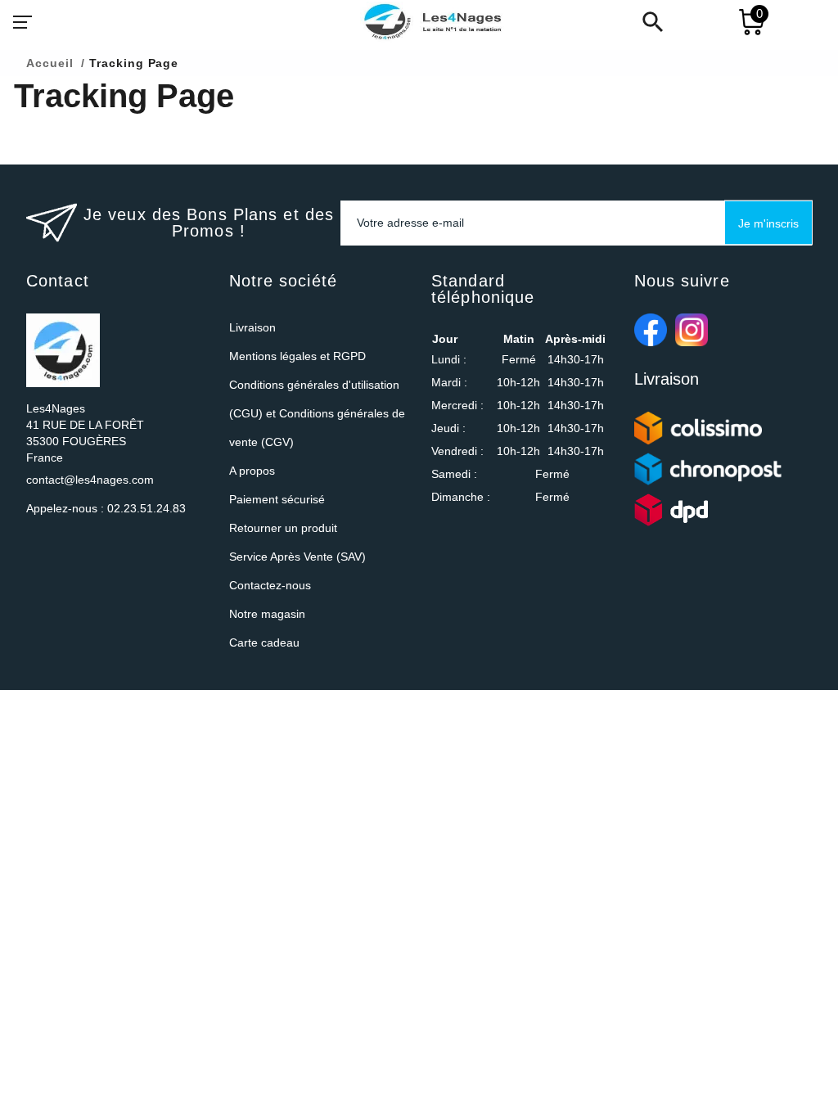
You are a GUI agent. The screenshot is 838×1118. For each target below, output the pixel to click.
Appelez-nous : (106, 508)
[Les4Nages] (432, 22)
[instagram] (691, 329)
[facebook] (650, 329)
